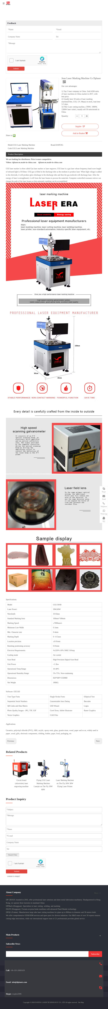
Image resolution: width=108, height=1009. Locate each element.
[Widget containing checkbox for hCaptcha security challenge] (27, 60)
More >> (97, 893)
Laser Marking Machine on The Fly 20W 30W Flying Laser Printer (65, 783)
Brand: (53, 145)
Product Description (15, 154)
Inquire (78, 126)
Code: (10, 148)
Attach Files (12, 855)
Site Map (81, 1002)
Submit (16, 69)
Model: (10, 145)
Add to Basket (79, 133)
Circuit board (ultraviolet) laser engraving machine (21, 783)
